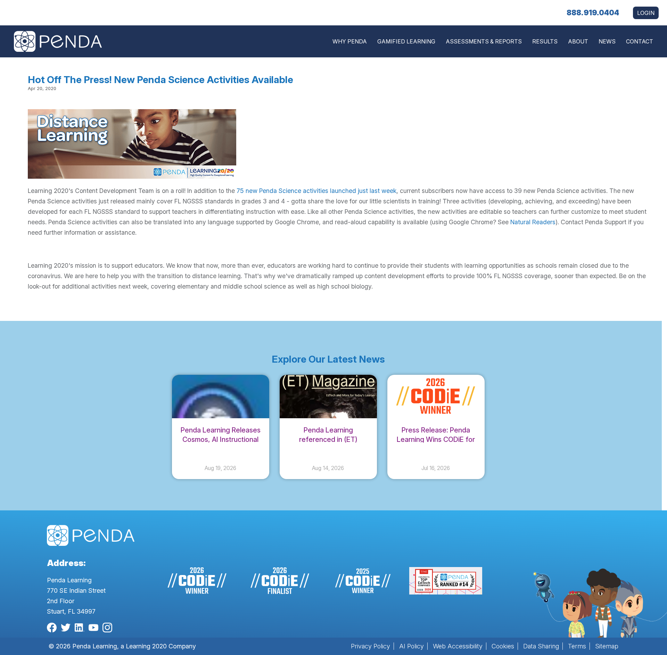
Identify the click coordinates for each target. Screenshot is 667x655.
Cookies (503, 646)
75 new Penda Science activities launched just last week (316, 190)
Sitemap (606, 646)
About (578, 41)
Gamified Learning (406, 41)
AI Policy (411, 646)
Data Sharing (541, 646)
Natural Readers (532, 222)
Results (545, 41)
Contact (639, 41)
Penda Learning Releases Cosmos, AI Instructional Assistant (221, 439)
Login (645, 12)
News (607, 41)
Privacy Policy (370, 646)
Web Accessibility (458, 646)
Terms (577, 646)
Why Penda (349, 41)
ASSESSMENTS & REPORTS (484, 41)
